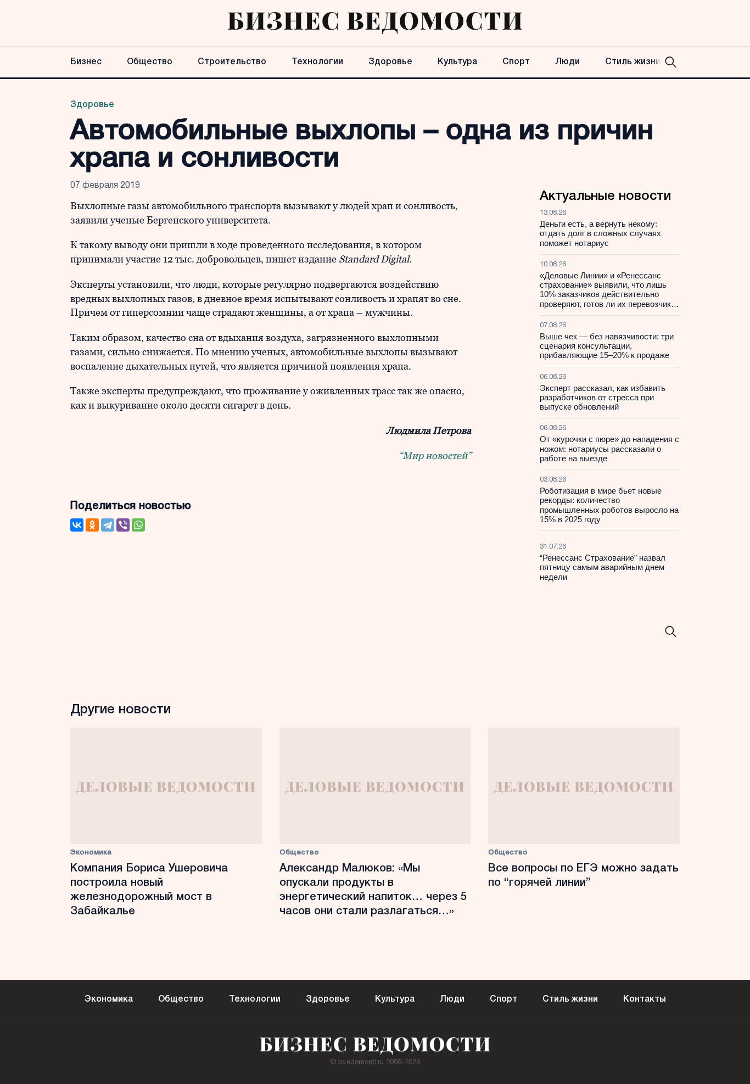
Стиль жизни (633, 62)
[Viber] (123, 525)
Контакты (644, 999)
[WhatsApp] (138, 525)
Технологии (317, 62)
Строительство (232, 62)
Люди (567, 62)
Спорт (516, 62)
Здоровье (390, 62)
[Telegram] (107, 525)
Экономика (90, 853)
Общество (149, 62)
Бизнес (86, 62)
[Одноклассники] (92, 525)
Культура (457, 62)
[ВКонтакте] (76, 525)
